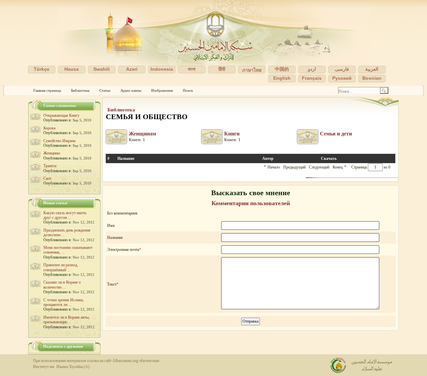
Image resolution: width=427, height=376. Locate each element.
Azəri (131, 69)
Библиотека (80, 90)
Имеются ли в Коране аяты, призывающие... (66, 319)
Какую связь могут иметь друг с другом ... (64, 215)
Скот (47, 178)
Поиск (188, 90)
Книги (232, 133)
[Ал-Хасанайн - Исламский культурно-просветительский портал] (213, 43)
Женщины (51, 153)
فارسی (342, 69)
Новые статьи (55, 203)
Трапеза (49, 165)
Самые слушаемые (59, 105)
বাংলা (191, 69)
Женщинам (142, 133)
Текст (111, 284)
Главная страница (47, 90)
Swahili (101, 69)
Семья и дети (336, 133)
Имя (111, 225)
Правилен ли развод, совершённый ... (60, 267)
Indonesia (161, 69)
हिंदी (222, 69)
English (282, 78)
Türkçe (41, 69)
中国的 (282, 69)
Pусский (342, 78)
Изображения (162, 90)
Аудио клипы (130, 90)
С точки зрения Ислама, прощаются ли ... (63, 302)
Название (115, 237)
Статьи (104, 90)
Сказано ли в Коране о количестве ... (62, 284)
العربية (371, 69)
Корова (49, 128)
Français (312, 78)
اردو (312, 69)
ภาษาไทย (252, 70)
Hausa (71, 69)
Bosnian (371, 78)
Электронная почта (123, 249)
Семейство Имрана (59, 140)
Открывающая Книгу (61, 115)
